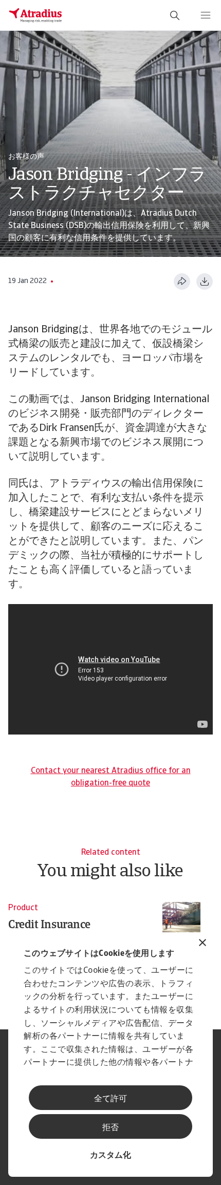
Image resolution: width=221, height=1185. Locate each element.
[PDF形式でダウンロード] (204, 281)
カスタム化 (110, 1156)
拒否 (110, 1128)
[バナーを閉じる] (202, 944)
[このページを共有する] (182, 281)
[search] (174, 15)
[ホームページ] (35, 15)
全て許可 (110, 1099)
